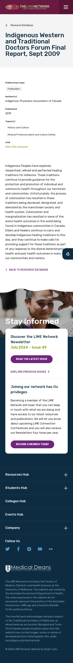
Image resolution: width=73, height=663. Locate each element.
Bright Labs (50, 649)
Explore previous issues (28, 371)
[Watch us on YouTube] (39, 549)
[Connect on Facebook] (18, 549)
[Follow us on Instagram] (29, 549)
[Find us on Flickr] (50, 549)
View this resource (16, 146)
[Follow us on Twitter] (7, 549)
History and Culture (18, 127)
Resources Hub (17, 474)
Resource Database (22, 25)
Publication (14, 88)
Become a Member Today (32, 444)
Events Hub (14, 514)
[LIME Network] (27, 7)
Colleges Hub (15, 501)
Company (12, 528)
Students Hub (16, 488)
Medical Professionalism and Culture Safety (31, 134)
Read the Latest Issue (31, 359)
